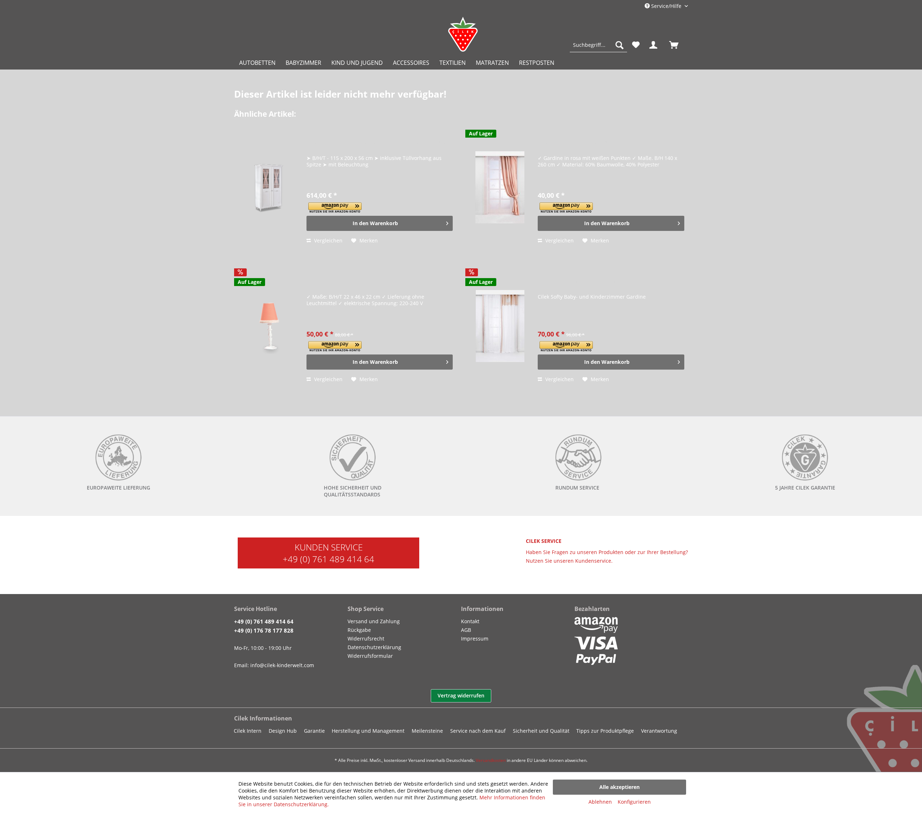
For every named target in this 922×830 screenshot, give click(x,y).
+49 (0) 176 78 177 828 (264, 630)
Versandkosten (491, 760)
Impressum (474, 638)
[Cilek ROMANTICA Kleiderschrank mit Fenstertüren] (268, 187)
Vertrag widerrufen (461, 695)
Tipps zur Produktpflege (605, 730)
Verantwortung (659, 730)
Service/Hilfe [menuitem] (666, 6)
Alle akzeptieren (619, 787)
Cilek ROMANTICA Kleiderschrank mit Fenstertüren (378, 142)
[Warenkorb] (677, 45)
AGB (466, 629)
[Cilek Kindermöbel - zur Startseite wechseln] (463, 34)
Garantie (314, 730)
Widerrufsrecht (366, 638)
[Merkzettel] (635, 45)
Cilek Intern (247, 730)
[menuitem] (598, 45)
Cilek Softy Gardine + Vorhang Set (584, 281)
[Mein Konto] (654, 45)
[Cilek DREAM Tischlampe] (268, 326)
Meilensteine (427, 730)
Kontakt (470, 621)
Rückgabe (359, 629)
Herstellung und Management (368, 730)
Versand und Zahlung (374, 621)
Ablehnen (600, 801)
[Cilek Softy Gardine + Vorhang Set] (500, 326)
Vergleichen (328, 240)
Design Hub (283, 730)
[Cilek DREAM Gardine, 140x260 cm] (500, 187)
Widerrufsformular (370, 655)
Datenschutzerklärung (374, 647)
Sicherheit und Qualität (541, 730)
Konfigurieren (634, 801)
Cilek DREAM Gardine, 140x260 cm (586, 142)
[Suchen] (619, 45)
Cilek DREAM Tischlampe (341, 281)
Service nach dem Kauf (478, 730)
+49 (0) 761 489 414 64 (328, 559)
